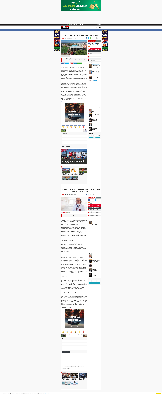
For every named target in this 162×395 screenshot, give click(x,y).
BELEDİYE (76, 27)
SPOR (63, 38)
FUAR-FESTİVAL (89, 27)
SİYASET (94, 27)
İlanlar (100, 29)
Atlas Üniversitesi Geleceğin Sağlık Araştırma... (82, 379)
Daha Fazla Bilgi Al (48, 393)
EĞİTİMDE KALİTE (72, 27)
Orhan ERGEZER (94, 80)
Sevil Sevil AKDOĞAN (95, 64)
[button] (99, 62)
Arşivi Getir (94, 137)
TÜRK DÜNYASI (84, 27)
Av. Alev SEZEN (94, 76)
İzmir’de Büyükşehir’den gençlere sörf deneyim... (66, 182)
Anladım (158, 393)
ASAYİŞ (80, 27)
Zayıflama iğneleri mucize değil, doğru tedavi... (73, 379)
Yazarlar (87, 29)
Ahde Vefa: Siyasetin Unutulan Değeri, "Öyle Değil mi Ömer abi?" (96, 72)
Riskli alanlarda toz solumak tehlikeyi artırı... (73, 387)
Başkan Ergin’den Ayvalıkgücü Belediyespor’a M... (82, 174)
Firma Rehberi (97, 29)
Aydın (75, 38)
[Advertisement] (81, 17)
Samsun (76, 194)
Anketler (90, 29)
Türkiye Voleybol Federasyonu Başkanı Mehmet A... (73, 174)
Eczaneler (93, 29)
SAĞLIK (63, 194)
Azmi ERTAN (94, 70)
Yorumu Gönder (66, 146)
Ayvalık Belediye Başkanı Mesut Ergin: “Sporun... (65, 174)
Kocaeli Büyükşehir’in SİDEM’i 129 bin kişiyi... (67, 29)
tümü (99, 107)
